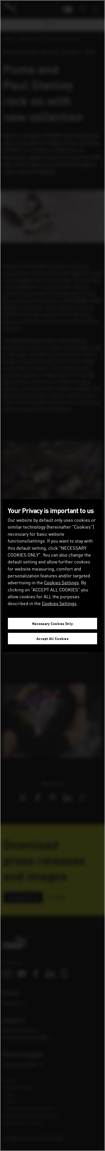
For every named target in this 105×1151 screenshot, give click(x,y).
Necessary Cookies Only (52, 623)
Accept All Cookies (52, 638)
